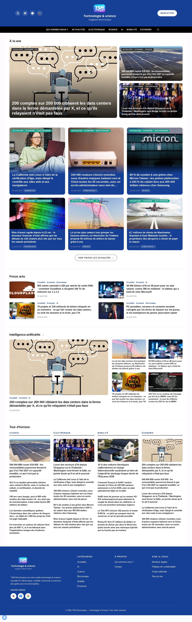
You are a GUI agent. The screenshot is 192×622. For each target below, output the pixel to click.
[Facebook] (25, 13)
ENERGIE (86, 246)
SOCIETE (145, 190)
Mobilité (132, 29)
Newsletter (167, 13)
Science (113, 29)
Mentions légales (159, 562)
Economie (146, 29)
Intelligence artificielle (26, 334)
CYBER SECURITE (90, 190)
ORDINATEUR (30, 190)
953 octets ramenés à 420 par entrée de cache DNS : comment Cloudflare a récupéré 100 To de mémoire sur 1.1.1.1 (65, 288)
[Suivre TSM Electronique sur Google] (40, 13)
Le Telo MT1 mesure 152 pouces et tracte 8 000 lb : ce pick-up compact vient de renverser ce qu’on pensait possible (118, 513)
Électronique (62, 433)
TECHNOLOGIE (30, 246)
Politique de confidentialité (163, 566)
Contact (118, 566)
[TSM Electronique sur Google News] (28, 596)
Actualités (78, 29)
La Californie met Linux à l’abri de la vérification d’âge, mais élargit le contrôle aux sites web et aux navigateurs (74, 482)
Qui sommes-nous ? (57, 29)
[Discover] (32, 13)
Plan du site (157, 576)
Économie (147, 433)
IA (122, 29)
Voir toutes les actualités (96, 258)
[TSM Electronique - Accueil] (23, 563)
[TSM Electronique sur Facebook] (21, 596)
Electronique (97, 29)
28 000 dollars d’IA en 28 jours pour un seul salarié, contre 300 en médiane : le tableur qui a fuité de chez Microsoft (152, 288)
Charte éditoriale (159, 571)
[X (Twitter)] (18, 13)
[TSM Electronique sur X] (13, 596)
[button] (158, 29)
